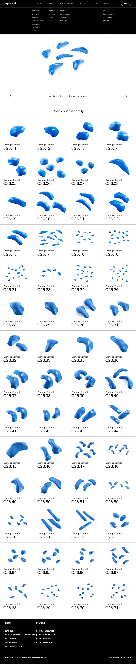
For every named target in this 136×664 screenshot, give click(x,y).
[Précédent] (98, 96)
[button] (40, 623)
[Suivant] (38, 96)
